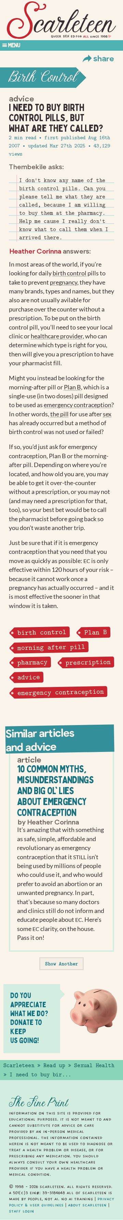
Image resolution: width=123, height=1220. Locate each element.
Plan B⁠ (72, 387)
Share (103, 58)
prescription (87, 662)
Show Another (61, 963)
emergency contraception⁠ (77, 404)
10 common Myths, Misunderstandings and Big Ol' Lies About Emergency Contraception (55, 790)
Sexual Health (94, 1065)
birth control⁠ (69, 273)
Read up (54, 1065)
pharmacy (32, 662)
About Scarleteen (87, 1205)
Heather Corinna (35, 251)
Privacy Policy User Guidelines (61, 1202)
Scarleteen (18, 1065)
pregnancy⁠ (63, 282)
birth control (41, 632)
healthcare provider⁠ (57, 336)
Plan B (95, 632)
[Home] (61, 20)
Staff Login (21, 1211)
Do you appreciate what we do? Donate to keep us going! (29, 1018)
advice (28, 677)
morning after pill (51, 647)
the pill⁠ (59, 414)
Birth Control (42, 77)
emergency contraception (60, 692)
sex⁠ (107, 414)
